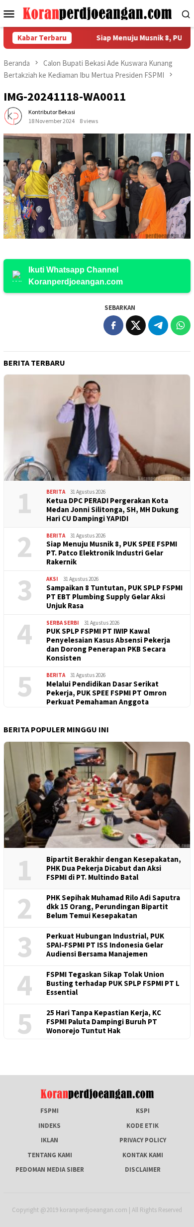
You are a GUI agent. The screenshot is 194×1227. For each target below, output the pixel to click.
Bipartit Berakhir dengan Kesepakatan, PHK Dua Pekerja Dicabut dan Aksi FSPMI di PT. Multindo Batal (113, 868)
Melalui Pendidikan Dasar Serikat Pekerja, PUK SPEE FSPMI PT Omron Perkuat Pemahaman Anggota (106, 693)
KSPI (143, 1110)
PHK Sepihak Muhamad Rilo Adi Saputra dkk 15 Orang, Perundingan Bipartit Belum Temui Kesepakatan (113, 906)
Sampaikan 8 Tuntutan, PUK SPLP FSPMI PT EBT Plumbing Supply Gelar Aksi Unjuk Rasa (114, 596)
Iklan (49, 1140)
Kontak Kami (142, 1155)
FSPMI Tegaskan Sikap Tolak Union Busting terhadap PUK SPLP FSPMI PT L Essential (113, 983)
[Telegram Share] (158, 325)
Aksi (52, 578)
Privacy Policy (142, 1140)
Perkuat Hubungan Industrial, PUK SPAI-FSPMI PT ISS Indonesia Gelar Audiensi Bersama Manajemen (105, 945)
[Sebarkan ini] (113, 325)
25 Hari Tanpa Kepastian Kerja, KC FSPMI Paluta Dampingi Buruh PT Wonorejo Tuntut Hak (103, 1021)
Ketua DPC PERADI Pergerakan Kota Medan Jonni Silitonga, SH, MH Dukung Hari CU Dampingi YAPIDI (112, 509)
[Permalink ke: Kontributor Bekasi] (13, 116)
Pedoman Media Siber (49, 1169)
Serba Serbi (62, 622)
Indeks (49, 1125)
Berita (55, 491)
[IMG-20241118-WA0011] (97, 186)
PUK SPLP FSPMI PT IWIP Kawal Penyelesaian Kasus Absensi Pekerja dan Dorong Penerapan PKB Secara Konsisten (108, 645)
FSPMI (49, 1110)
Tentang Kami (49, 1155)
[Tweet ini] (136, 325)
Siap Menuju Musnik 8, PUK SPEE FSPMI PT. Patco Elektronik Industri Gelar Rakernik (111, 553)
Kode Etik (142, 1125)
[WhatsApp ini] (181, 325)
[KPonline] (97, 12)
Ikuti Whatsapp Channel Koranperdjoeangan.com (75, 276)
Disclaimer (143, 1169)
